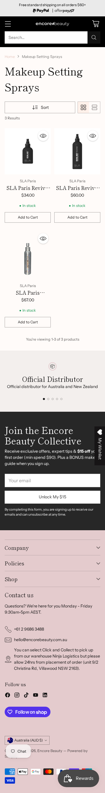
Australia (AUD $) (28, 740)
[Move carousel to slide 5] (61, 399)
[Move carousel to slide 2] (48, 399)
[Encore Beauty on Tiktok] (26, 695)
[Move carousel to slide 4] (57, 399)
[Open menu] (8, 24)
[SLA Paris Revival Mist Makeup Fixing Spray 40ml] (28, 151)
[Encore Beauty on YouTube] (35, 695)
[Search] (94, 37)
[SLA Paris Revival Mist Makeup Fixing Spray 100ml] (77, 151)
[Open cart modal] (96, 24)
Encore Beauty (50, 751)
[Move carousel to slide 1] (44, 399)
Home (10, 56)
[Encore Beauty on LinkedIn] (44, 695)
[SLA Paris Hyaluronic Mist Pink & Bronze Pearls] (28, 255)
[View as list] (94, 107)
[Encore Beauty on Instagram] (16, 695)
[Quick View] (43, 136)
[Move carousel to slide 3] (53, 399)
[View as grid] (83, 107)
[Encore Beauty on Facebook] (7, 695)
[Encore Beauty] (52, 24)
